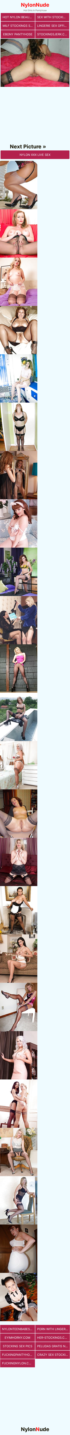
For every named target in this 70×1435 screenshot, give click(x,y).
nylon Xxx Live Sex (35, 155)
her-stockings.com (53, 1337)
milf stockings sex (18, 26)
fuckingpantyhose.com (18, 1355)
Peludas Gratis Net (53, 1346)
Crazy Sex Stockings (53, 1355)
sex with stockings (53, 17)
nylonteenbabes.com (18, 1329)
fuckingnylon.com (18, 1363)
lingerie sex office (52, 26)
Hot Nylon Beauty (18, 17)
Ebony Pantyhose (17, 34)
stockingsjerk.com (53, 34)
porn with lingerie (52, 1329)
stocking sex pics (17, 1346)
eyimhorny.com (17, 1337)
